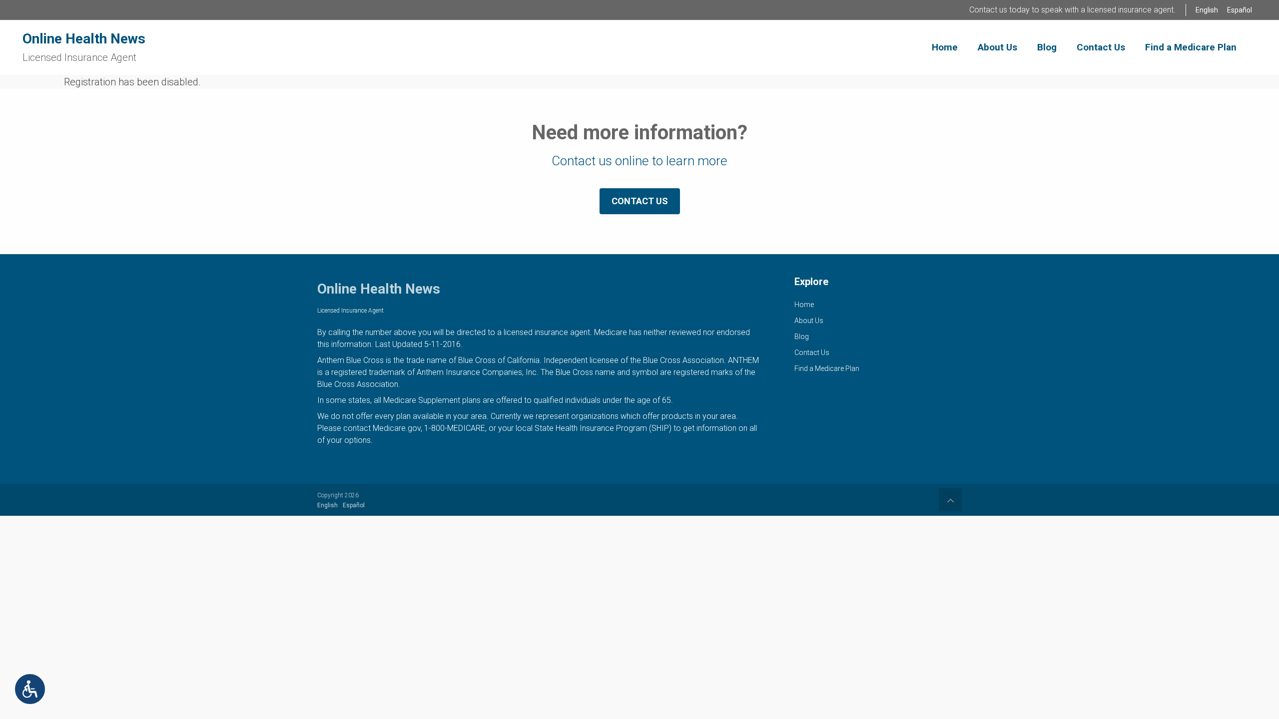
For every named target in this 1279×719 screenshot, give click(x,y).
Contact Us (640, 201)
